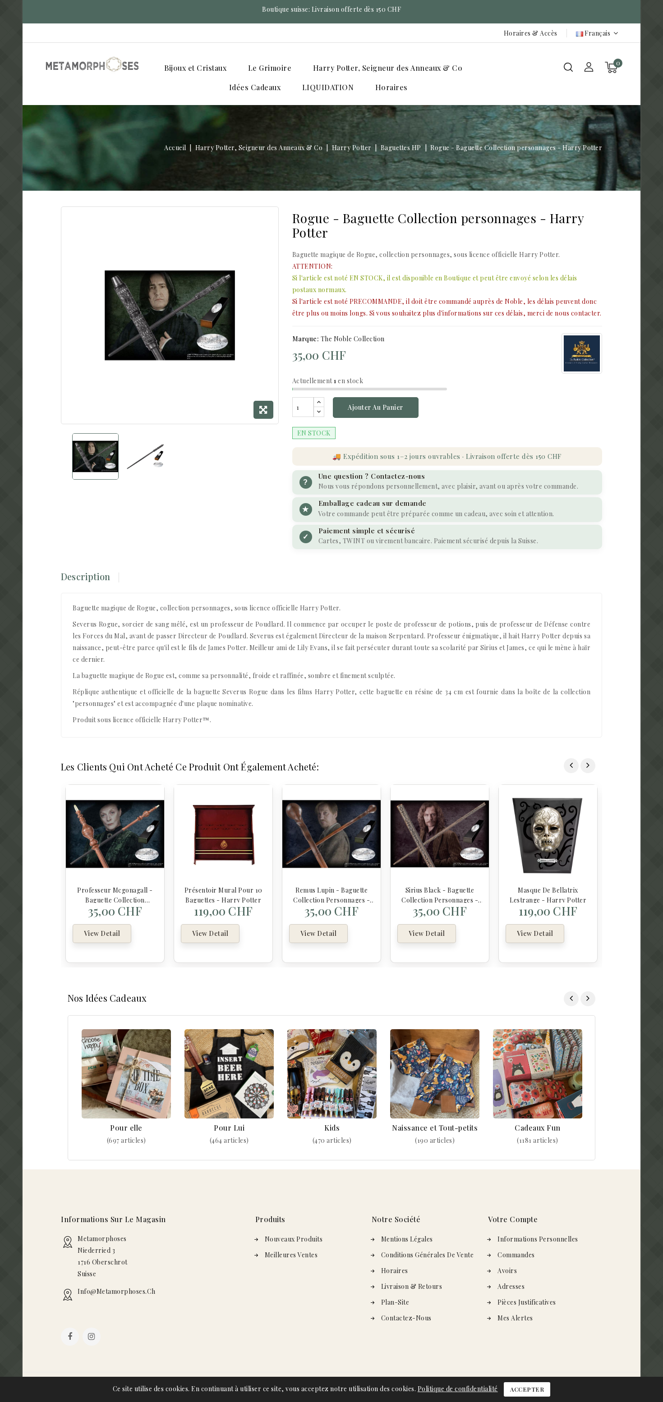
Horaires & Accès (530, 33)
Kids (332, 1127)
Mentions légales (407, 1239)
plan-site (395, 1302)
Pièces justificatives (526, 1302)
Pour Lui (229, 1127)
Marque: (305, 338)
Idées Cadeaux (255, 87)
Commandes (516, 1255)
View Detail (102, 933)
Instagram (93, 1337)
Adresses (511, 1286)
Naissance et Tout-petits (435, 1127)
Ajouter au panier (375, 407)
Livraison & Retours (411, 1286)
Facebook (71, 1337)
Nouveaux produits (294, 1239)
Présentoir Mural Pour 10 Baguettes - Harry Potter (223, 894)
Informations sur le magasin (113, 1219)
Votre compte (513, 1219)
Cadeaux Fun (538, 1127)
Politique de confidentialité (458, 1388)
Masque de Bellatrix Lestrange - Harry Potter (548, 894)
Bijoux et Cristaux (195, 68)
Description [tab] (85, 576)
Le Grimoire (270, 68)
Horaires (391, 87)
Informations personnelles (537, 1239)
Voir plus (126, 1140)
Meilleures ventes (291, 1255)
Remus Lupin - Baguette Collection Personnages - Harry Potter (331, 894)
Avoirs (507, 1270)
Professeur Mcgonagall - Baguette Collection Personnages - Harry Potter (115, 894)
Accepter (527, 1389)
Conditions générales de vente (427, 1255)
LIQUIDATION (328, 87)
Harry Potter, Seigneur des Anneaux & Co (388, 68)
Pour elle (126, 1127)
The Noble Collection (353, 338)
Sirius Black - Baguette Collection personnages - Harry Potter (439, 894)
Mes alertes (515, 1318)
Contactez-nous (406, 1318)
